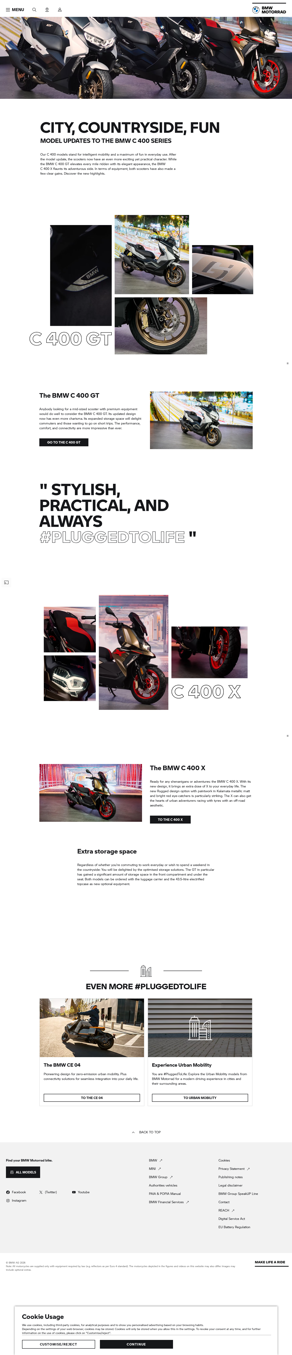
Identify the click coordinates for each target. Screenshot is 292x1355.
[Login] (59, 8)
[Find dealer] (47, 8)
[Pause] (287, 363)
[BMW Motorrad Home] (269, 9)
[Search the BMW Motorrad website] (34, 8)
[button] (15, 10)
